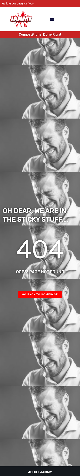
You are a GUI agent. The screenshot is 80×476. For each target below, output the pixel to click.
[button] (52, 19)
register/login (26, 3)
